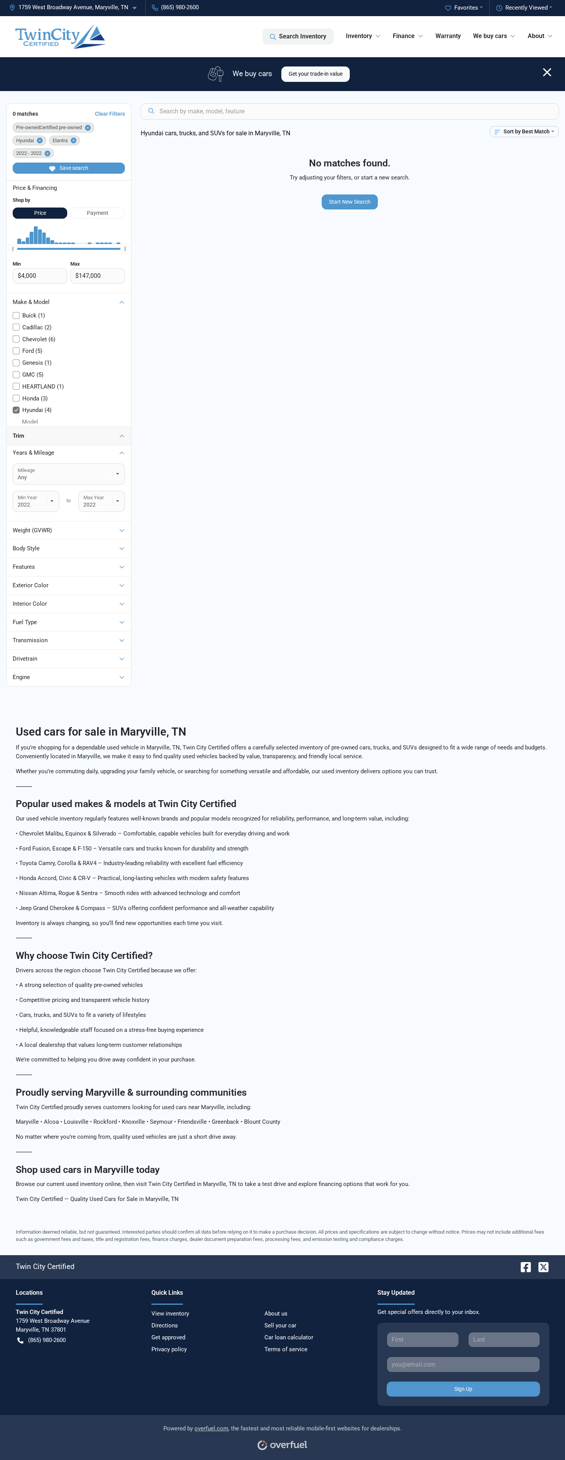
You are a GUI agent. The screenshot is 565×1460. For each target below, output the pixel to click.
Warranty (448, 36)
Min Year (27, 497)
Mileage (26, 470)
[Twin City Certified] (60, 36)
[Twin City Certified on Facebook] (523, 1266)
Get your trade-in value (315, 74)
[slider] (12, 248)
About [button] (536, 36)
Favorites (466, 7)
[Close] (547, 72)
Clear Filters (110, 114)
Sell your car (280, 1325)
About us (275, 1313)
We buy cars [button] (490, 36)
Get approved (168, 1337)
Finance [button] (404, 36)
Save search (73, 168)
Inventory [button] (359, 36)
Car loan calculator (288, 1337)
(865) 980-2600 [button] (180, 7)
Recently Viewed (526, 7)
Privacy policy (169, 1349)
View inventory (170, 1313)
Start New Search (350, 202)
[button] (76, 7)
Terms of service (285, 1349)
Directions (164, 1325)
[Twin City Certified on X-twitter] (540, 1266)
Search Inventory (302, 36)
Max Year (93, 497)
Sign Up (463, 1389)
